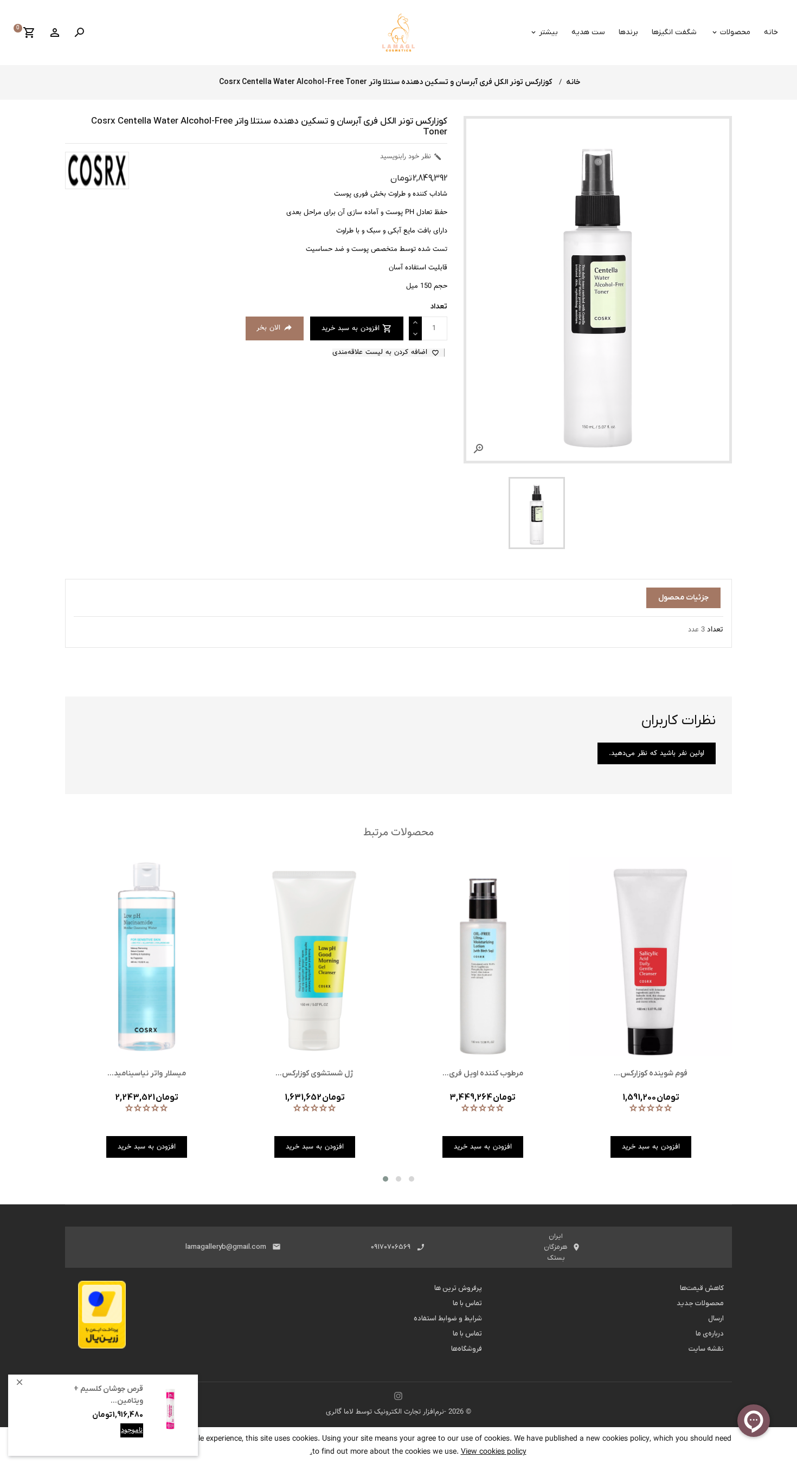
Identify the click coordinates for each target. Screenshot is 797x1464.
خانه (771, 32)
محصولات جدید (700, 1303)
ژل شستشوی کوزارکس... (314, 1073)
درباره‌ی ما (710, 1333)
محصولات (735, 32)
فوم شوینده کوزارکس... (650, 1073)
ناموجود (132, 1430)
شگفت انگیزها (674, 32)
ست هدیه (588, 32)
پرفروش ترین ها (458, 1288)
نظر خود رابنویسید (411, 157)
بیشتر (548, 32)
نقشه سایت (706, 1348)
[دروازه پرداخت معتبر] (102, 1318)
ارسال (716, 1318)
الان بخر (274, 328)
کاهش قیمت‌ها (702, 1288)
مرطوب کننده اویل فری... (482, 1073)
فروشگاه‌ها (466, 1348)
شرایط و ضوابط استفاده (448, 1318)
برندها (628, 32)
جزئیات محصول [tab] (683, 597)
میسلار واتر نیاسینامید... (146, 1073)
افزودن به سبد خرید (114, 1438)
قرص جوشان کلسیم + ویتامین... (108, 1395)
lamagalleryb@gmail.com (225, 1247)
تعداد (715, 630)
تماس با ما (467, 1303)
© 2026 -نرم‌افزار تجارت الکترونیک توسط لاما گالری (398, 1412)
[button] (385, 1178)
